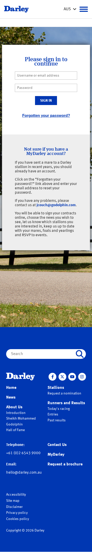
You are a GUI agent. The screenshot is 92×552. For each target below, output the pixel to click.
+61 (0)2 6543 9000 (23, 453)
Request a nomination (64, 393)
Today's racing (59, 409)
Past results (57, 420)
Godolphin (14, 424)
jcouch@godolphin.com (56, 205)
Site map (12, 501)
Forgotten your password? (46, 115)
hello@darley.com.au (24, 473)
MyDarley (56, 455)
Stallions (56, 388)
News (11, 397)
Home (11, 388)
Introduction (16, 413)
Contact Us (57, 445)
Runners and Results (66, 403)
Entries (53, 414)
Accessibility (16, 494)
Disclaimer (14, 507)
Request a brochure (65, 464)
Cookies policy (17, 519)
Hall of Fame (15, 430)
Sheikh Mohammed (21, 418)
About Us (14, 407)
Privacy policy (17, 513)
